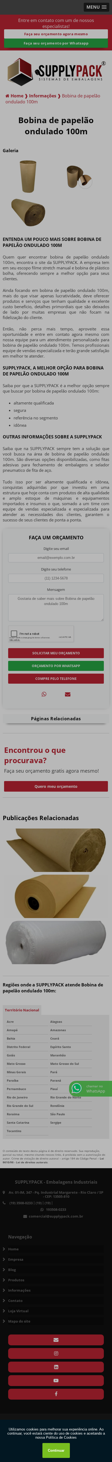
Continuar (56, 1450)
